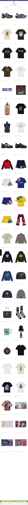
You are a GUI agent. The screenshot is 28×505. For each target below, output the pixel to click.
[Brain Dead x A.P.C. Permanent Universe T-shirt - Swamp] (7, 238)
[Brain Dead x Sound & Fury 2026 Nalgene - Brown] (7, 108)
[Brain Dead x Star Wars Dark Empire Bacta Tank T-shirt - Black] (7, 387)
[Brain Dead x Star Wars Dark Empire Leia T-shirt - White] (20, 387)
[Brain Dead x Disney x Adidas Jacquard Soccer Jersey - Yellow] (20, 201)
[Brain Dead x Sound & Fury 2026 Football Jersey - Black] (7, 52)
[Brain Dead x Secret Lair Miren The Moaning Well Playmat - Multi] (20, 424)
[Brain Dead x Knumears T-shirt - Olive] (20, 34)
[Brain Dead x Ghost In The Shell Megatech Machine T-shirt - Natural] (20, 368)
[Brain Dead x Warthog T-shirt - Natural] (7, 34)
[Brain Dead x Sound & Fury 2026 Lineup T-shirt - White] (20, 71)
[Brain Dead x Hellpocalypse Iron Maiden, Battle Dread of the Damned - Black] (7, 127)
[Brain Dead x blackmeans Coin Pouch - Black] (7, 350)
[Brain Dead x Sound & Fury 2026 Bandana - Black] (20, 90)
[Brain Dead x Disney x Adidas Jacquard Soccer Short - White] (7, 182)
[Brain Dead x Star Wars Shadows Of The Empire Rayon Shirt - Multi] (7, 405)
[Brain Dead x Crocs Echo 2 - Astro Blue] (20, 15)
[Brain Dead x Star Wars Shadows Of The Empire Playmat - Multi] (20, 405)
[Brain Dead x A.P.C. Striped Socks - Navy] (20, 312)
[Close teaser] (1, 249)
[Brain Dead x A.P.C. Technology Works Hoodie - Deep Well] (7, 257)
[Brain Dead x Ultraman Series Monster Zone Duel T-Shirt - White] (20, 127)
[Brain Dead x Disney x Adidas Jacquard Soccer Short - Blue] (7, 201)
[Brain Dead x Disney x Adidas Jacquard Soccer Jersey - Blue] (20, 182)
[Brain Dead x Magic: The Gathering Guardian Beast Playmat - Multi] (7, 442)
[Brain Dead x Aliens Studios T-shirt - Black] (20, 108)
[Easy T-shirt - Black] (20, 350)
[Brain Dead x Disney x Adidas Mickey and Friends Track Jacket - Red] (7, 164)
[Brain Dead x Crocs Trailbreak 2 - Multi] (7, 15)
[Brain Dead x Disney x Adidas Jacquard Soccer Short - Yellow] (7, 220)
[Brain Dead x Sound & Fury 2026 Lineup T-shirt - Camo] (7, 71)
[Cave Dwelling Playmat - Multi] (7, 424)
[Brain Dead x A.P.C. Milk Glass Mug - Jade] (7, 331)
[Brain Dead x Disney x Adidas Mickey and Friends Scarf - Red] (20, 220)
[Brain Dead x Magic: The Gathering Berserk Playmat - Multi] (20, 442)
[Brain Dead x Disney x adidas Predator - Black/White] (7, 145)
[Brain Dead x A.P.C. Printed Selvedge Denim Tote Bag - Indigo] (7, 312)
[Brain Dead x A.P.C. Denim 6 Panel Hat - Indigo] (7, 294)
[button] (1, 252)
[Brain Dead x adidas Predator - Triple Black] (20, 145)
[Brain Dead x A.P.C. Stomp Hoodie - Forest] (20, 257)
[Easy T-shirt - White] (7, 368)
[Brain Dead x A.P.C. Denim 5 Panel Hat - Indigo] (20, 275)
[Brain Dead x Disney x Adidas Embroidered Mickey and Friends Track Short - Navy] (20, 164)
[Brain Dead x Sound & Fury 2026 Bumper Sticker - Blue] (7, 90)
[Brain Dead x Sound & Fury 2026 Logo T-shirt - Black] (20, 52)
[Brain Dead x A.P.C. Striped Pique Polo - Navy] (20, 238)
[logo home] (14, 2)
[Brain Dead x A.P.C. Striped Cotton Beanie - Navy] (20, 294)
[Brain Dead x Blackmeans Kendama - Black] (20, 331)
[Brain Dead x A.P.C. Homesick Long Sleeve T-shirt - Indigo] (7, 275)
